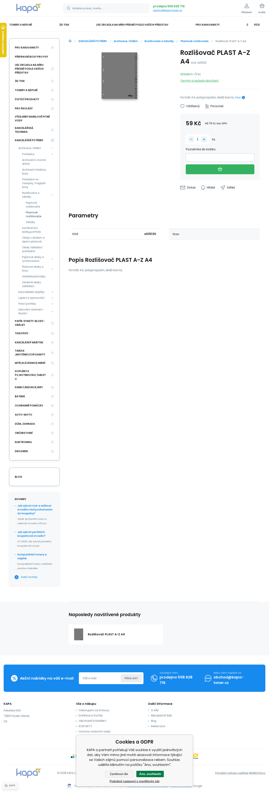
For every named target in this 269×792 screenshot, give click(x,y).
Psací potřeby (27, 304)
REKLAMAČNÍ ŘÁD (161, 715)
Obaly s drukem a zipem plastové (33, 239)
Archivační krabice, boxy (34, 171)
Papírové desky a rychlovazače (33, 259)
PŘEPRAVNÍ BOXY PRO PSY (31, 57)
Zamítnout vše (119, 774)
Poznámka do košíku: (201, 149)
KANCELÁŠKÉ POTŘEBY (93, 41)
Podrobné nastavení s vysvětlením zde (135, 781)
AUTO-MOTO (23, 414)
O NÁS (155, 710)
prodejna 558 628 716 (169, 6)
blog (18, 477)
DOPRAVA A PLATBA (91, 715)
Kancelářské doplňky (31, 292)
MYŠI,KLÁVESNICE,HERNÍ (30, 363)
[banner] (29, 8)
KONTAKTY (85, 726)
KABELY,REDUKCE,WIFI (29, 387)
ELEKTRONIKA (23, 442)
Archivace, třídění (126, 41)
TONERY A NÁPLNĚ (26, 90)
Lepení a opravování (31, 298)
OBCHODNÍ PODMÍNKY (92, 721)
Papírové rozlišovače (33, 204)
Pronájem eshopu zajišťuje (232, 773)
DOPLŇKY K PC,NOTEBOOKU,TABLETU (30, 375)
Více (238, 97)
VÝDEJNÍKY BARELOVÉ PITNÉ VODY (32, 118)
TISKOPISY (21, 333)
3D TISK (20, 81)
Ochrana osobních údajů (95, 731)
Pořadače (28, 154)
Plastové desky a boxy (32, 268)
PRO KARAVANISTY (27, 47)
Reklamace (158, 726)
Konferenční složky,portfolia (31, 230)
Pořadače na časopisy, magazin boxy (34, 183)
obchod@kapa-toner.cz (167, 10)
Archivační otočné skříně (34, 162)
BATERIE (20, 396)
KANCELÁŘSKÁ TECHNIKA (24, 130)
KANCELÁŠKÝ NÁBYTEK (29, 342)
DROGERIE (21, 451)
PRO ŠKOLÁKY (24, 108)
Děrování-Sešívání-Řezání (31, 311)
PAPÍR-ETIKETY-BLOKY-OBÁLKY (30, 323)
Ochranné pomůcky (29, 405)
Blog (153, 721)
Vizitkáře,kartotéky (33, 276)
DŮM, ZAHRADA (25, 424)
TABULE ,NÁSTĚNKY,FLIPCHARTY (30, 352)
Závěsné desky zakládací (31, 284)
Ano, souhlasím (150, 774)
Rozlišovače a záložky (159, 41)
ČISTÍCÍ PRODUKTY (27, 99)
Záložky (30, 222)
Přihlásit (131, 678)
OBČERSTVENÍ (24, 433)
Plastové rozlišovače (195, 41)
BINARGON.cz (257, 773)
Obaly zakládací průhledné (32, 249)
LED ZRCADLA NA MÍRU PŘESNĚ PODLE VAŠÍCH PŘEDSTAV (29, 68)
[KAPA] (70, 40)
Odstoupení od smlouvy (94, 710)
